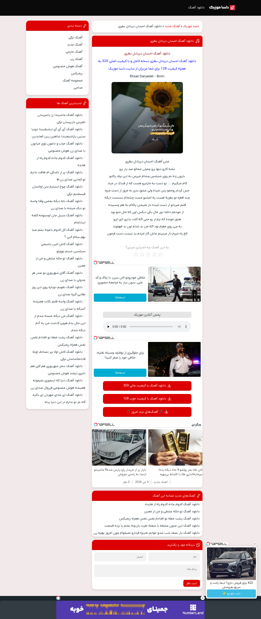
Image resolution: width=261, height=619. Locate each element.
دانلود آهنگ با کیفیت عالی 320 (144, 386)
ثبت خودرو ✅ (231, 594)
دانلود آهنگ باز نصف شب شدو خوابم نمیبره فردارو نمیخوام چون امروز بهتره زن (147, 533)
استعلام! (120, 298)
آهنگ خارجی (74, 52)
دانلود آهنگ (196, 8)
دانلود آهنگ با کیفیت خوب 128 (144, 399)
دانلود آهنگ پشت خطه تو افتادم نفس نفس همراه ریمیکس (159, 519)
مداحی (78, 88)
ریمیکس (77, 73)
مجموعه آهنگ (73, 81)
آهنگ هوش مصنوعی (68, 66)
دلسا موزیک (191, 26)
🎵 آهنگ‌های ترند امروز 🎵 (144, 412)
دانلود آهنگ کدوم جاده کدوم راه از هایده (172, 504)
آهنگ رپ (76, 59)
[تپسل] (95, 263)
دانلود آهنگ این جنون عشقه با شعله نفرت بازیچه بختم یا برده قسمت (152, 526)
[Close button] (255, 544)
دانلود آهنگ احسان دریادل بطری (172, 41)
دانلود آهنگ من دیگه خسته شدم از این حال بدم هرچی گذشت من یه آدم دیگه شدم (59, 323)
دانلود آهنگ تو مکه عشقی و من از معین (172, 511)
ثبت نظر (191, 583)
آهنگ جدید (172, 26)
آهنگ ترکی (76, 37)
